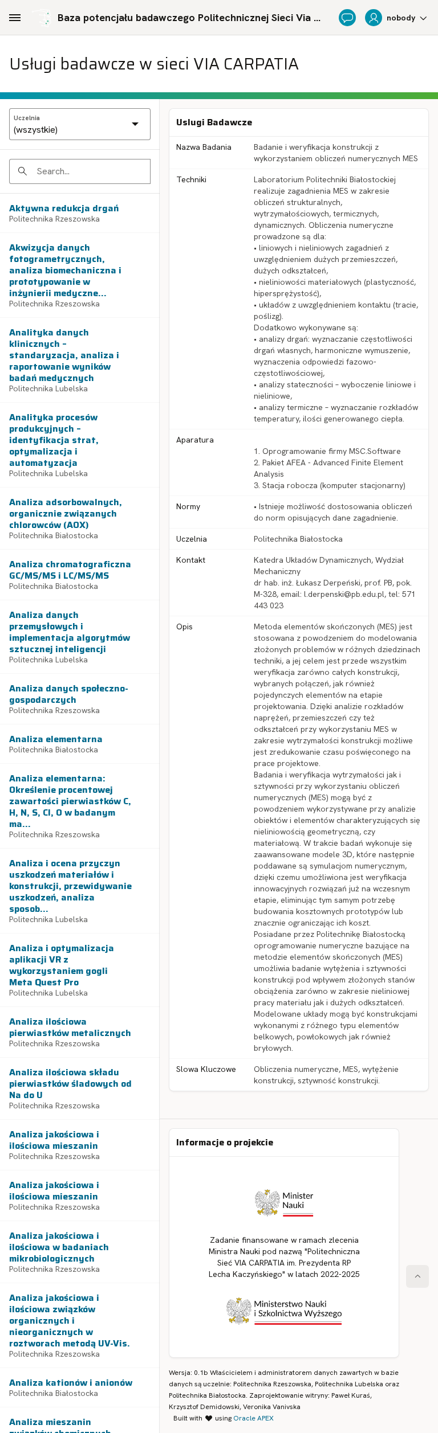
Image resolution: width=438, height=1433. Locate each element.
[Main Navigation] (15, 17)
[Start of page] (417, 1276)
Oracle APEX (253, 1418)
